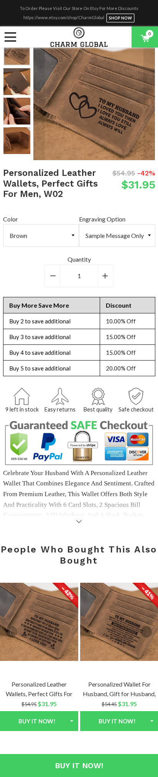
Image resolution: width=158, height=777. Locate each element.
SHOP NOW (120, 18)
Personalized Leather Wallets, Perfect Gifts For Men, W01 (39, 693)
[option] (17, 52)
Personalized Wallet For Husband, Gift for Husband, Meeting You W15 (119, 693)
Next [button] (16, 146)
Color (10, 219)
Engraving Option (102, 219)
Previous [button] (39, 99)
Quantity (79, 259)
